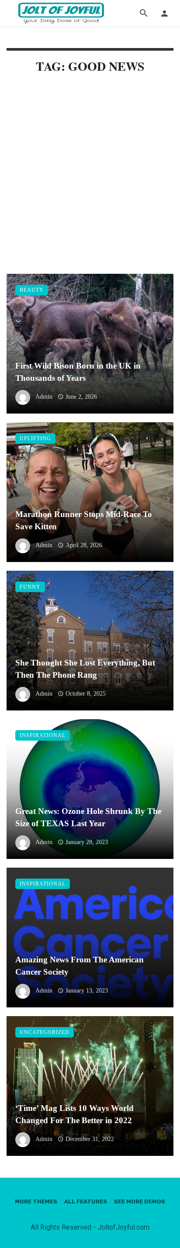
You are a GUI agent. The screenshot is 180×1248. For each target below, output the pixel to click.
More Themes (36, 1201)
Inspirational (43, 735)
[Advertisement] (90, 180)
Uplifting (35, 438)
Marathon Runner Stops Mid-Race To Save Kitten (83, 520)
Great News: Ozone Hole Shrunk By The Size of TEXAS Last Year (88, 817)
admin (43, 396)
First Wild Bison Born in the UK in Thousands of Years (78, 372)
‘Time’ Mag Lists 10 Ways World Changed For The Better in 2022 (74, 1114)
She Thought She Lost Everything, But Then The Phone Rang (85, 669)
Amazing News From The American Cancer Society (79, 966)
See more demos (139, 1201)
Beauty (32, 290)
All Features (85, 1201)
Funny (30, 587)
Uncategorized (44, 1032)
